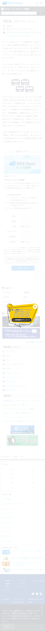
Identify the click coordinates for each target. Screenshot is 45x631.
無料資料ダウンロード (22, 320)
